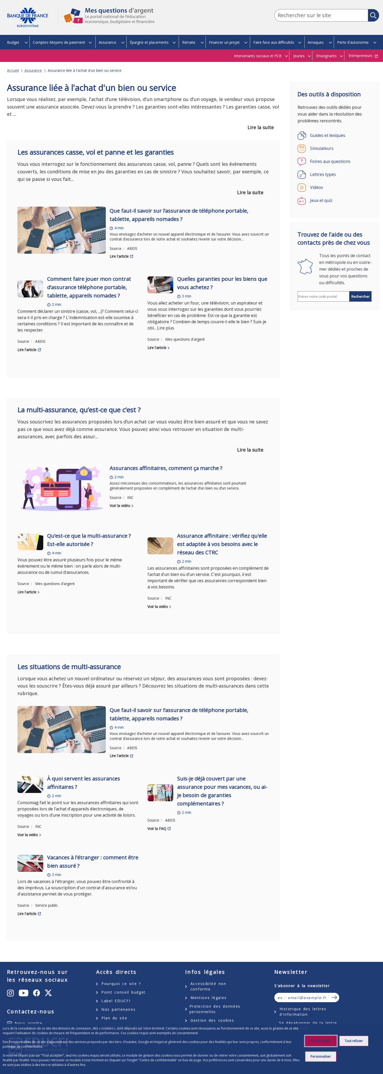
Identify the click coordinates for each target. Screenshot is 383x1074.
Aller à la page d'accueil (32, 17)
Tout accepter (321, 1041)
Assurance (33, 70)
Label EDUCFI (115, 1000)
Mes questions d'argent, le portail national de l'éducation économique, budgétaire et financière (107, 20)
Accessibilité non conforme (208, 986)
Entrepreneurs (360, 55)
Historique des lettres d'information (303, 1011)
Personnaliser (321, 1056)
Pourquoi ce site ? (121, 983)
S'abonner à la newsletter (302, 985)
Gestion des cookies (212, 1020)
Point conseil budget (123, 992)
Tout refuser (354, 1041)
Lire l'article (119, 256)
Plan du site (114, 1017)
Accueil (13, 70)
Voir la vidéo (120, 505)
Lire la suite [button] (261, 127)
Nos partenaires (118, 1009)
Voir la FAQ (156, 828)
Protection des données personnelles (214, 1009)
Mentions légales (208, 997)
